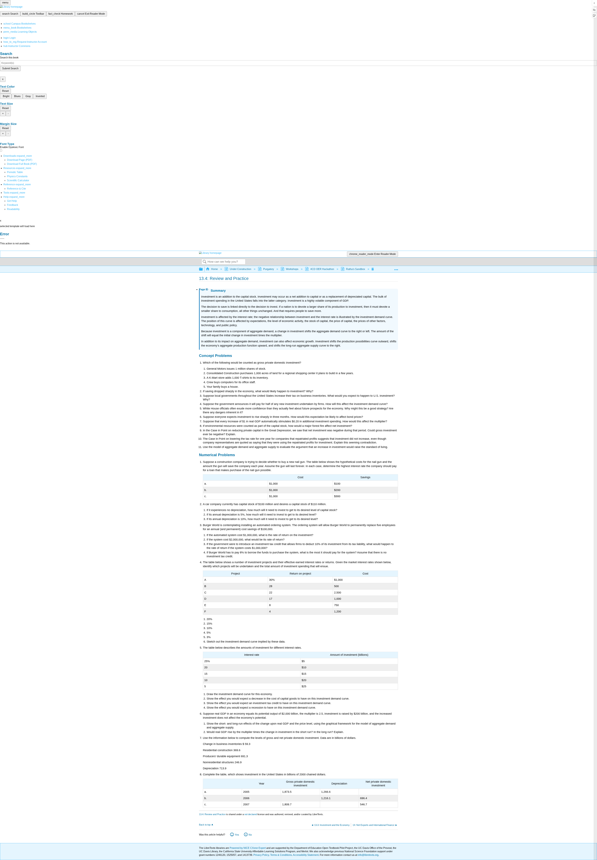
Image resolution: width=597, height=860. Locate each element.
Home (214, 269)
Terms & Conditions (281, 855)
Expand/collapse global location (396, 268)
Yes (237, 834)
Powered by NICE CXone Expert (248, 848)
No (250, 834)
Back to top (205, 824)
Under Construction (240, 269)
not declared (250, 814)
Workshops (292, 269)
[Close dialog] (2, 238)
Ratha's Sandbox (355, 269)
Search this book (9, 57)
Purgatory (269, 269)
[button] (12, 205)
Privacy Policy (261, 855)
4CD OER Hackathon (322, 269)
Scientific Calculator (18, 180)
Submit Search (10, 68)
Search (204, 262)
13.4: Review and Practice (212, 814)
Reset (5, 91)
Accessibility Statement (306, 855)
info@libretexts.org (367, 855)
